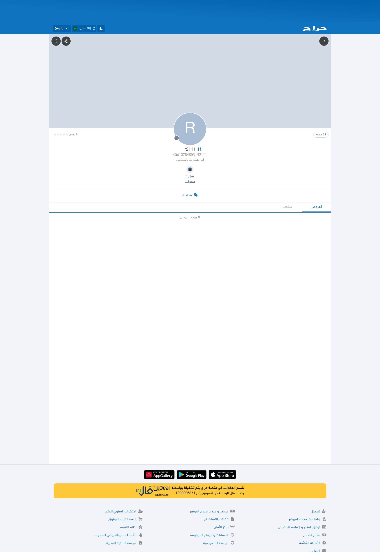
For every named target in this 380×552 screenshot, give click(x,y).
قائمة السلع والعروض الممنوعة (115, 535)
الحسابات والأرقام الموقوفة (209, 535)
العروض (316, 207)
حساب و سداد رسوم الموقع (209, 512)
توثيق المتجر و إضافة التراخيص (299, 527)
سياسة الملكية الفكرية (121, 543)
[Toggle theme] (101, 28)
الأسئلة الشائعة (309, 543)
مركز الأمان (221, 527)
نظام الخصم (311, 535)
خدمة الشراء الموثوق (122, 519)
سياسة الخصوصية (215, 543)
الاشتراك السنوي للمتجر (120, 512)
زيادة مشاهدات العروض (304, 519)
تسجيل (315, 512)
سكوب (287, 207)
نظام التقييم (128, 527)
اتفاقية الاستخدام (216, 519)
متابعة (321, 134)
